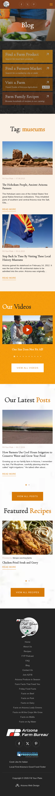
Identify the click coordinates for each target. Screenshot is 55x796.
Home (27, 642)
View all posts (27, 496)
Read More (9, 209)
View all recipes (27, 592)
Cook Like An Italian (18, 762)
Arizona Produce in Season (27, 679)
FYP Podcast (28, 656)
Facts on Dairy (27, 703)
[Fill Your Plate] (5, 4)
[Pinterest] (33, 4)
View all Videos (27, 368)
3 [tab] (20, 356)
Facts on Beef (27, 693)
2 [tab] (17, 356)
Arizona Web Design (30, 785)
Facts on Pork (27, 698)
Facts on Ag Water (27, 721)
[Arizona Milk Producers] (27, 754)
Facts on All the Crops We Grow (27, 712)
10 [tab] (40, 356)
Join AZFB (27, 675)
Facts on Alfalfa (27, 717)
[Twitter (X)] (27, 4)
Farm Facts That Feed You (27, 684)
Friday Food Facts (27, 689)
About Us (27, 646)
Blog (28, 665)
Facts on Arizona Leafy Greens (27, 707)
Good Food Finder (37, 767)
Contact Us (27, 670)
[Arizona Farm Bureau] (27, 732)
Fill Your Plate (35, 778)
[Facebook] (21, 4)
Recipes (27, 651)
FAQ (28, 660)
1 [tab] (14, 356)
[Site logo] (27, 627)
